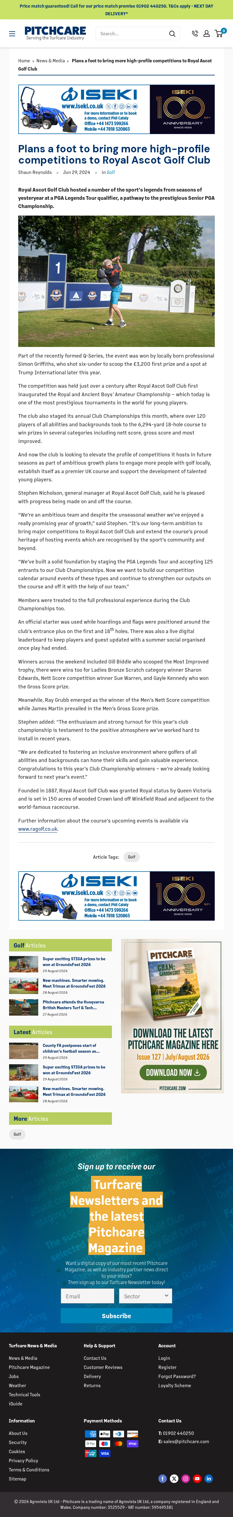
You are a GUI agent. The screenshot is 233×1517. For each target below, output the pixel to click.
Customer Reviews (103, 1367)
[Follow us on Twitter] (174, 1478)
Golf (17, 1134)
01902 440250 (178, 1433)
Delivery (92, 1376)
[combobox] (130, 33)
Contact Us (95, 1358)
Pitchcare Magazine (29, 1367)
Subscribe (116, 1316)
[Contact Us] (195, 33)
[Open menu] (12, 33)
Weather (17, 1385)
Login (164, 1358)
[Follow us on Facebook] (162, 1478)
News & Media (50, 60)
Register (167, 1367)
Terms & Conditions (29, 1469)
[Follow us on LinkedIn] (208, 1478)
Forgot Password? (177, 1376)
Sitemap (17, 1478)
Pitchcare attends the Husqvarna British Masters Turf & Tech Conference (73, 1005)
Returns (92, 1385)
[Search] (172, 33)
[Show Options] (167, 1296)
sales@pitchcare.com (186, 1441)
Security (18, 1442)
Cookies (17, 1451)
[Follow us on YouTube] (197, 1478)
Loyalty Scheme (174, 1385)
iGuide (15, 1403)
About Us (18, 1433)
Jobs (14, 1376)
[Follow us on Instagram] (185, 1478)
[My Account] (207, 33)
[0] (219, 33)
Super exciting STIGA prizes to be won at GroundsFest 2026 (74, 961)
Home (24, 60)
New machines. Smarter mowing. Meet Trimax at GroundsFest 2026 (74, 983)
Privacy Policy (23, 1460)
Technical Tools (24, 1394)
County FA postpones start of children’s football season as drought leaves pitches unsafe (71, 1048)
